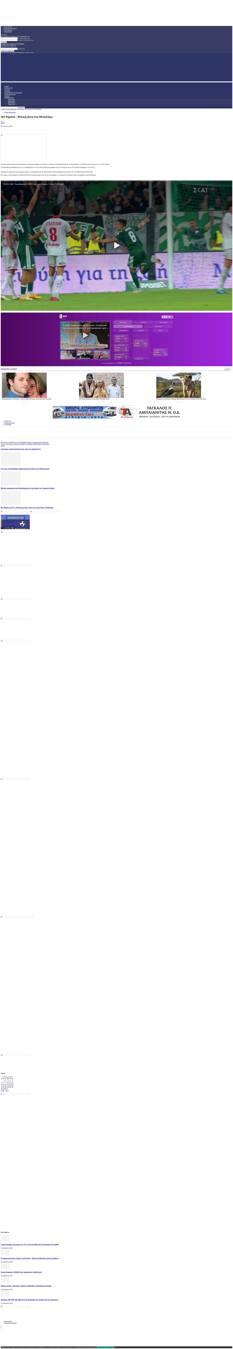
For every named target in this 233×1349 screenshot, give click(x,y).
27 (12, 1087)
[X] (10, 129)
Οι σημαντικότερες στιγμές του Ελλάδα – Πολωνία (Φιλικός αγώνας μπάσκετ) (30, 1258)
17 (7, 1085)
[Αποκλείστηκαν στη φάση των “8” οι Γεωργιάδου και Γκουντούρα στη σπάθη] (5, 1241)
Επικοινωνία (8, 31)
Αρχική (6, 86)
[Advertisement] (116, 68)
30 (5, 1089)
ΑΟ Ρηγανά (7, 424)
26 (11, 1087)
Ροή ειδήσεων (8, 30)
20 (12, 1085)
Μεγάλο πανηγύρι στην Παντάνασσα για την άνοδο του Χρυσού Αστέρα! (27, 488)
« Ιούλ (2, 1090)
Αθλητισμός (11, 101)
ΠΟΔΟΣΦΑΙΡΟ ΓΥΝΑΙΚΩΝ (13, 93)
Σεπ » (7, 1090)
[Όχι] (114, 1347)
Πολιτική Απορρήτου (10, 28)
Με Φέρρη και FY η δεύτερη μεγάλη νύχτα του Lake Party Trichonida (27, 508)
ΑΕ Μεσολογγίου (9, 423)
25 (9, 1087)
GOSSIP (6, 96)
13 (12, 1083)
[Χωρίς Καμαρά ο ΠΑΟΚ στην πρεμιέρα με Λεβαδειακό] (5, 1268)
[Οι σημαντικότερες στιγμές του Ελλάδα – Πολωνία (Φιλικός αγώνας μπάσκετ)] (5, 1255)
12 (11, 1083)
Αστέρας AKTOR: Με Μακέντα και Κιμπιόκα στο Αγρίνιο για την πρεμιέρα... (30, 1300)
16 (5, 1085)
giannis (3, 123)
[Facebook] (4, 129)
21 (1, 1087)
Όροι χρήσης (8, 27)
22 (3, 1087)
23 (5, 1087)
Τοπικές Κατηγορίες (10, 94)
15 (3, 1085)
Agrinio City (11, 104)
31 (7, 1089)
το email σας (21, 49)
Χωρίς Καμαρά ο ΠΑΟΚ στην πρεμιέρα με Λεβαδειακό (21, 1272)
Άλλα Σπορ (11, 99)
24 (7, 1087)
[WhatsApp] (23, 129)
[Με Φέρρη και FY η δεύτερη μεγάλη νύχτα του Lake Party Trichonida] (11, 504)
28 (1, 1089)
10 (7, 1083)
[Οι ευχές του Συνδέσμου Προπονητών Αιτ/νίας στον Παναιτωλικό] (11, 465)
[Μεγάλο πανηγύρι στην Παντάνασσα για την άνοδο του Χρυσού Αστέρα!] (11, 484)
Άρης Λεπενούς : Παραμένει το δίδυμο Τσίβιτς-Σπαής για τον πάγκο (29, 444)
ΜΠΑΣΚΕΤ (11, 102)
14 (1, 1085)
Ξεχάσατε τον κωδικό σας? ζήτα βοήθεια (12, 44)
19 (11, 1085)
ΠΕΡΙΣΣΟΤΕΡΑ (9, 97)
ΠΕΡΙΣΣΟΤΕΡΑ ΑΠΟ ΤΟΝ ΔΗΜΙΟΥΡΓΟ (27, 449)
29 (3, 1089)
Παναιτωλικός (8, 88)
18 (9, 1085)
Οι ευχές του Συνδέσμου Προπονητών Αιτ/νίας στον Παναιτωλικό (25, 469)
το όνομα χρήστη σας (24, 38)
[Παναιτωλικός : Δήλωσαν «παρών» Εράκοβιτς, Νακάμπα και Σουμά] (5, 1282)
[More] (30, 129)
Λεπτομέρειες (109, 1347)
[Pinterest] (17, 129)
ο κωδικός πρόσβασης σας (25, 40)
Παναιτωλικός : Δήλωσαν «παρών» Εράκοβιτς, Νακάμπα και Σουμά (26, 1286)
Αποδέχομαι (101, 1347)
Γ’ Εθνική (7, 91)
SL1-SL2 (7, 89)
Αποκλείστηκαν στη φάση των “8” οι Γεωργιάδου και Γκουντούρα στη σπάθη (30, 1244)
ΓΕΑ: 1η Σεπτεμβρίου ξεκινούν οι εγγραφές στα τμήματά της (30, 442)
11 (9, 1083)
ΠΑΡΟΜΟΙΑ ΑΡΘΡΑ (7, 449)
